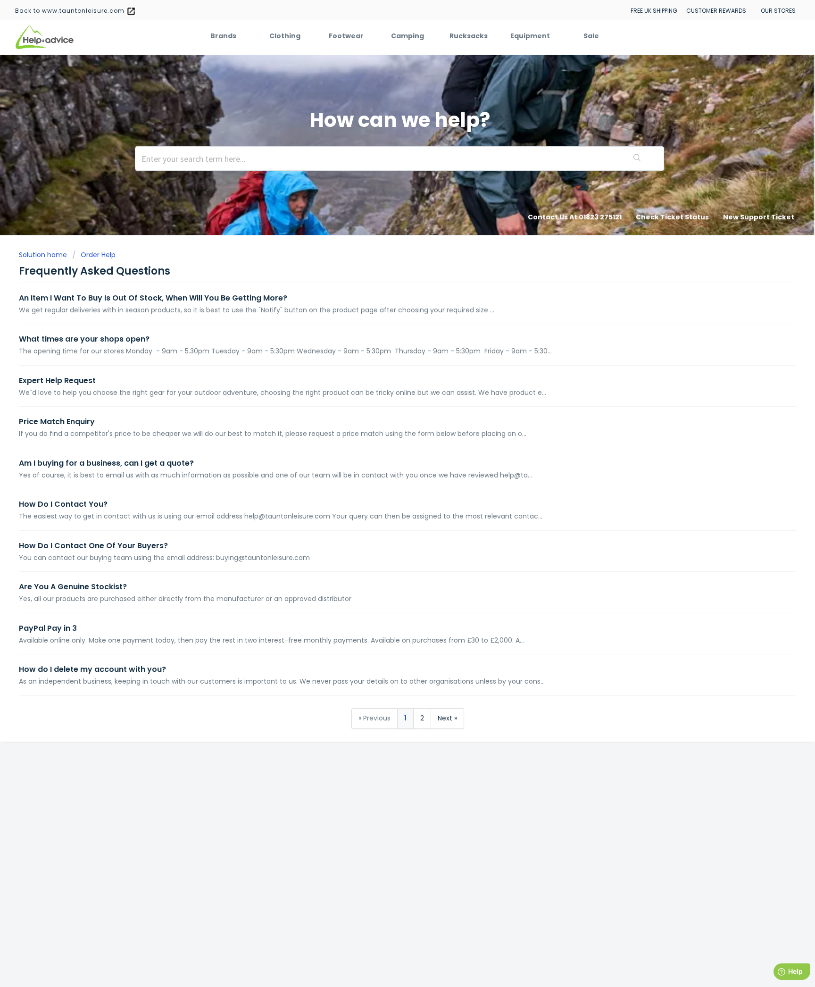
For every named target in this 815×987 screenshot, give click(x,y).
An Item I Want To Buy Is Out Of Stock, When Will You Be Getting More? (153, 298)
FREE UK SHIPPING (654, 11)
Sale (591, 36)
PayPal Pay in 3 (48, 628)
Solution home (44, 254)
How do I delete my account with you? (92, 669)
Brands (223, 36)
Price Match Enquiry (57, 421)
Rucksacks (468, 36)
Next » (447, 718)
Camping (407, 36)
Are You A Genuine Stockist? (73, 586)
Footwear (346, 36)
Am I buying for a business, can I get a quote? (106, 463)
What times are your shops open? (84, 339)
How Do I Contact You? (63, 504)
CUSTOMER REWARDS (716, 11)
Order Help (98, 254)
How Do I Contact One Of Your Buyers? (93, 545)
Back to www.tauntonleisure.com (70, 11)
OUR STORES (778, 11)
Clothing (284, 36)
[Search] (637, 158)
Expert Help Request (57, 380)
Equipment (530, 36)
